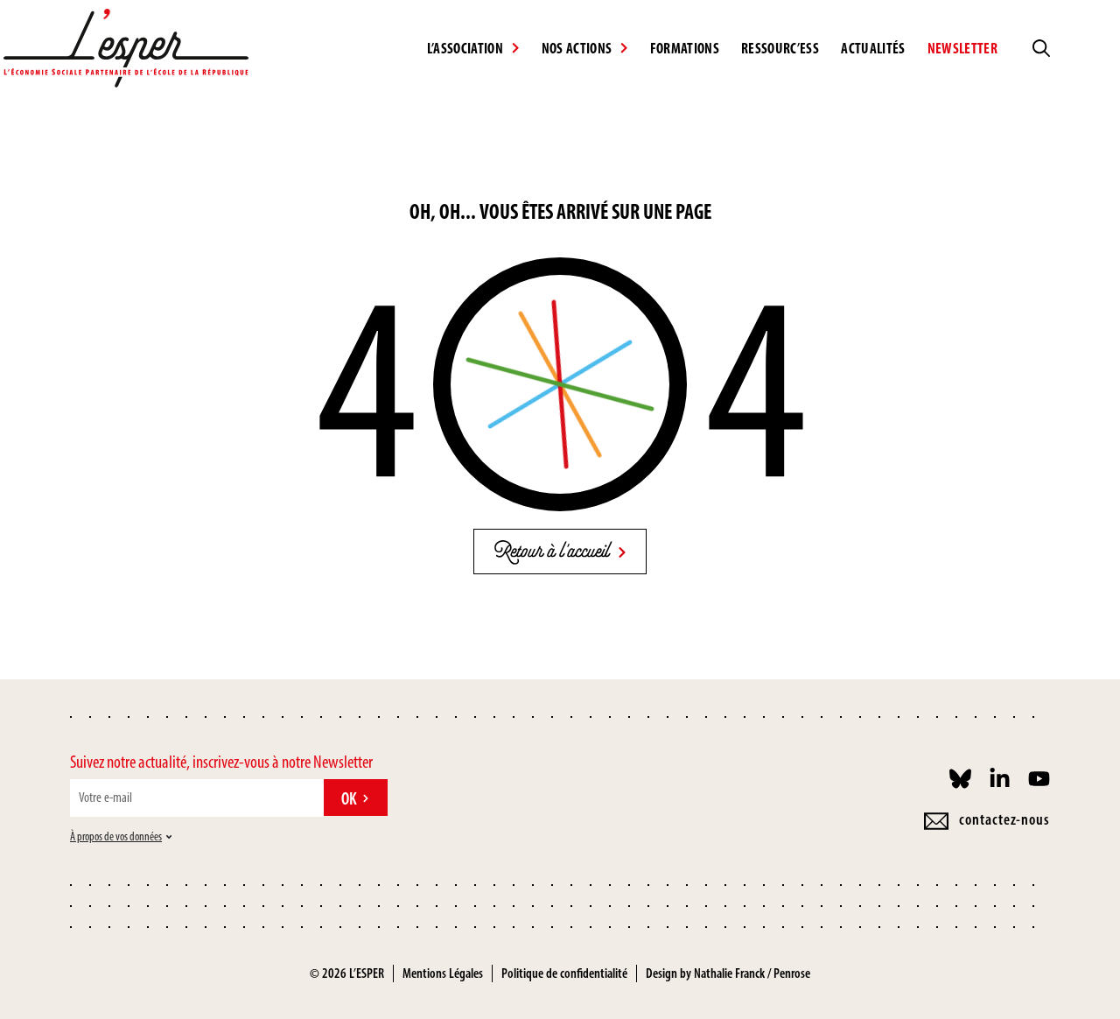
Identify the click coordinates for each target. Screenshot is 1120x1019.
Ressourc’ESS (780, 48)
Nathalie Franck (729, 973)
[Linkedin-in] (1000, 779)
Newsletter (963, 48)
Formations (684, 48)
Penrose (792, 973)
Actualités (873, 48)
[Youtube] (1039, 779)
